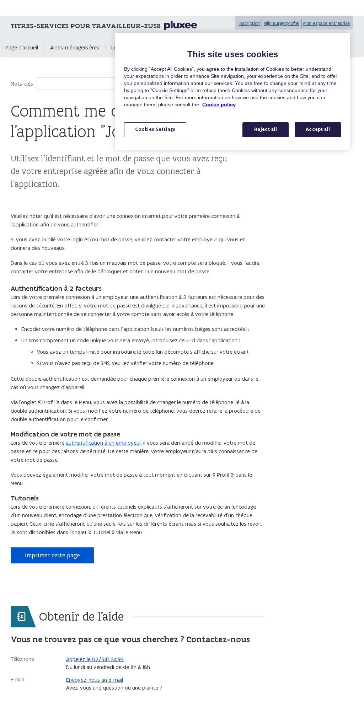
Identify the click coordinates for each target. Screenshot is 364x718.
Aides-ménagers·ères (74, 47)
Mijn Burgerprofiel (281, 23)
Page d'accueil (21, 47)
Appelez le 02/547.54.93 (95, 659)
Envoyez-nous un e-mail (94, 679)
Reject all (265, 129)
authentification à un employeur (103, 442)
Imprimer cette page (52, 555)
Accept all (318, 129)
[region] (232, 91)
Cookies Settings (155, 129)
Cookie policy (219, 104)
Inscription (249, 23)
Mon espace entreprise (326, 23)
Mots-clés (22, 83)
